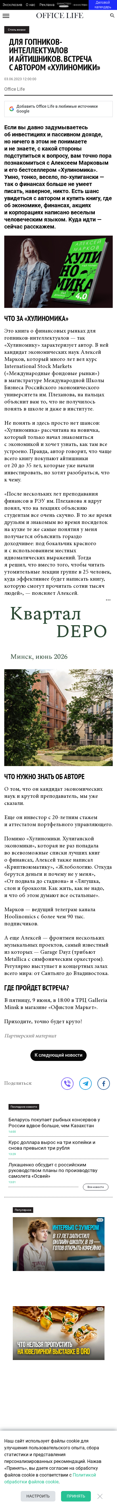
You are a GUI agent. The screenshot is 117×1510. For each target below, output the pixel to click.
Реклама (47, 5)
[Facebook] (103, 1083)
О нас (30, 5)
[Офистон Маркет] (63, 5)
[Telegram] (85, 1083)
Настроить (38, 1496)
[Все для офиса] (80, 5)
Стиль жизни (17, 29)
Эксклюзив (12, 5)
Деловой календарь (103, 5)
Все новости (95, 1186)
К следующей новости (58, 1055)
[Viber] (67, 1083)
